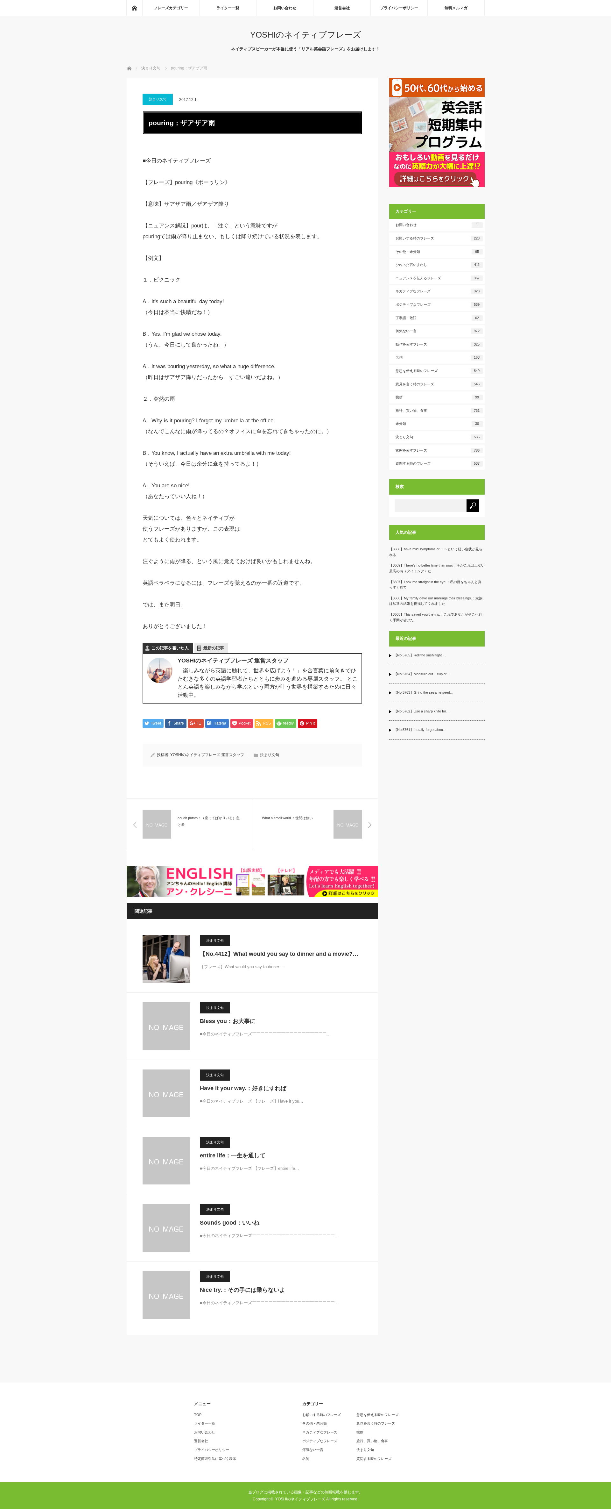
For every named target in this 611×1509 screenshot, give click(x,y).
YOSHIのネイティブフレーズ (305, 35)
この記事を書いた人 (170, 648)
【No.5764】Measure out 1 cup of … (422, 674)
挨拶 (437, 397)
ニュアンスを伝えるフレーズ (438, 278)
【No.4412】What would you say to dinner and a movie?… (279, 954)
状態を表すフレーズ (438, 450)
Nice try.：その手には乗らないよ (242, 1290)
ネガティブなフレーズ (438, 291)
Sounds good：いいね (229, 1222)
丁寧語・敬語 (437, 318)
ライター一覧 (227, 8)
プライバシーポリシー (399, 8)
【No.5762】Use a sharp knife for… (422, 711)
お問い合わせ (284, 8)
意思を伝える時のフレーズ (438, 371)
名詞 (438, 357)
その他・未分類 (437, 252)
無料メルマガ (456, 8)
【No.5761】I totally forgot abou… (420, 730)
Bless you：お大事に (228, 1021)
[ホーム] (134, 8)
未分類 (437, 424)
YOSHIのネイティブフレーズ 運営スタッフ (207, 755)
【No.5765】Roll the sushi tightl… (420, 655)
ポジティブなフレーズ (438, 304)
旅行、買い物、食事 (438, 410)
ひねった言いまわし (438, 265)
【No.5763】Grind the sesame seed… (423, 692)
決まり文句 (157, 99)
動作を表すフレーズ (438, 344)
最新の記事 (213, 648)
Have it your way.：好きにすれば (243, 1088)
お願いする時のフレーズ (438, 238)
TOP (197, 1415)
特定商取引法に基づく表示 (215, 1459)
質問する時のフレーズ (438, 463)
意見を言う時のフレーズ (438, 384)
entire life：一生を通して (232, 1155)
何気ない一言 (438, 331)
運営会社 (342, 8)
